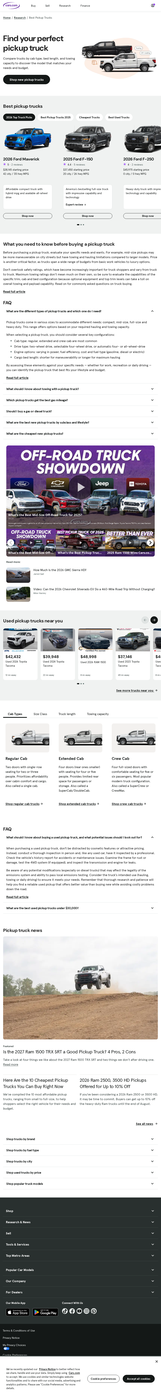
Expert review (74, 204)
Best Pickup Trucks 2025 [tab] (55, 117)
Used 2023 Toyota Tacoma (128, 663)
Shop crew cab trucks (127, 804)
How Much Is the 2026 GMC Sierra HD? (59, 570)
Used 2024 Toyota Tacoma (53, 663)
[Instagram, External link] (86, 1311)
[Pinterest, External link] (94, 1311)
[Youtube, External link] (79, 1311)
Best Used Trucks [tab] (118, 117)
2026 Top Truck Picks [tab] (19, 117)
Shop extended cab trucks (77, 804)
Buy (33, 5)
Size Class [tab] (40, 714)
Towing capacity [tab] (98, 714)
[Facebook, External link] (72, 1311)
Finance (85, 5)
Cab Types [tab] (15, 714)
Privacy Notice (11, 1338)
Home (7, 17)
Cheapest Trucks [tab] (89, 117)
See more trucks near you (135, 690)
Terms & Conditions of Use (19, 1330)
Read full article (14, 291)
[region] (80, 1375)
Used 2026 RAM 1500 (93, 662)
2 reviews (17, 164)
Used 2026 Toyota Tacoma (16, 663)
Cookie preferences (103, 1379)
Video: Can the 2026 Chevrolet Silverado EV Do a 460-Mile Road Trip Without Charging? (94, 589)
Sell (47, 5)
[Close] (156, 1361)
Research (65, 5)
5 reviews (79, 164)
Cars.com (74, 1373)
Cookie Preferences (15, 1355)
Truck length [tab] (67, 714)
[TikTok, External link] (65, 1311)
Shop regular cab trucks (22, 804)
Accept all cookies (138, 1379)
